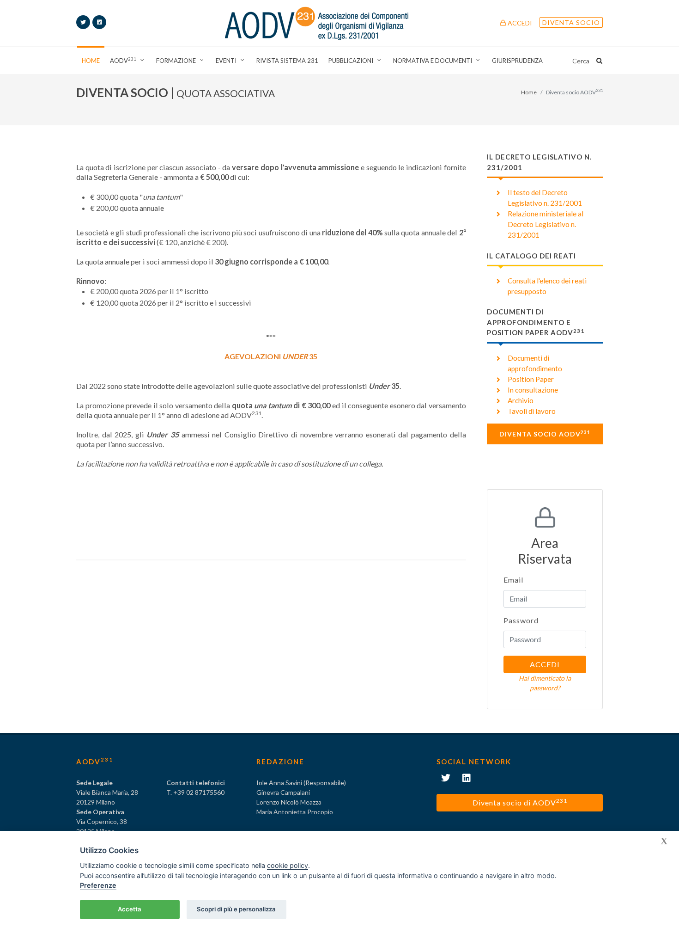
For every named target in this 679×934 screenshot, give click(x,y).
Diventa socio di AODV (520, 802)
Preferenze (98, 885)
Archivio (521, 400)
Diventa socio (571, 22)
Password (521, 620)
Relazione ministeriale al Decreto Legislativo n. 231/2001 (545, 224)
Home (529, 92)
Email (513, 579)
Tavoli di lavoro (532, 411)
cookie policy (287, 865)
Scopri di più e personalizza (236, 909)
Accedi (519, 23)
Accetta (129, 909)
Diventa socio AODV (544, 434)
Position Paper (531, 379)
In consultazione (533, 390)
